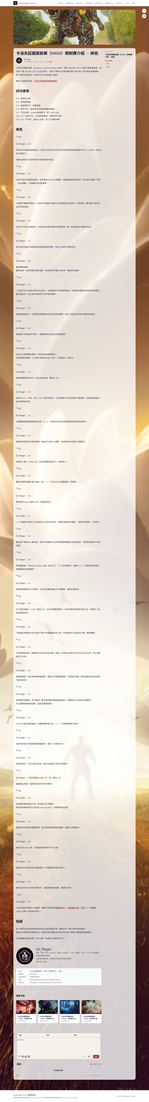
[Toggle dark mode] (134, 3)
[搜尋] (127, 3)
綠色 (107, 64)
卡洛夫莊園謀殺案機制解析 (45, 81)
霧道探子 (61, 908)
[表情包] (23, 1056)
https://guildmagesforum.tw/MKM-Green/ (45, 980)
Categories (69, 3)
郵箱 (48, 1035)
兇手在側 (24, 247)
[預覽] (29, 1056)
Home (61, 3)
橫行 (38, 481)
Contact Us (98, 3)
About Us (79, 3)
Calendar (88, 3)
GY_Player (27, 59)
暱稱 (20, 1035)
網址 (75, 1035)
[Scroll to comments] (144, 16)
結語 (107, 67)
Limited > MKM (39, 62)
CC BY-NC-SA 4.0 (56, 982)
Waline (95, 1075)
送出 (96, 1056)
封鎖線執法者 (73, 908)
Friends (118, 3)
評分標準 (109, 61)
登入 (89, 1056)
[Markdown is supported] (20, 1056)
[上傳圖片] (26, 1056)
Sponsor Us (109, 3)
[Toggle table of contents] (144, 11)
